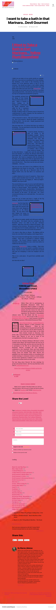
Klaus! (39, 4)
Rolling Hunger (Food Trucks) (20, 498)
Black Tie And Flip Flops (19, 467)
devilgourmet (21, 414)
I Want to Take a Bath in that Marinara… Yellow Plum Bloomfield (26, 51)
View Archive (21, 585)
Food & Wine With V (18, 485)
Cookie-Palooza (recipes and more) (22, 472)
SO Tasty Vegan (16, 500)
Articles (47, 5)
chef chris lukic (28, 412)
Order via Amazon (45, 4)
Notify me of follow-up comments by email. (22, 449)
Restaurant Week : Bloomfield (20, 496)
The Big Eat (15, 502)
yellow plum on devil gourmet (34, 420)
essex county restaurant (31, 414)
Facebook (23, 390)
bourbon (20, 412)
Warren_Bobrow (24, 26)
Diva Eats (15, 482)
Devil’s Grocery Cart (18, 480)
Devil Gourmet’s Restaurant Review (22, 478)
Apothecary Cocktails (21, 410)
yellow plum (38, 419)
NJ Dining (37, 415)
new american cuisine (22, 415)
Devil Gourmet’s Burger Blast (20, 474)
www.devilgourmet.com (28, 419)
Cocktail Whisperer (17, 471)
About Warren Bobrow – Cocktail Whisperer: (32, 323)
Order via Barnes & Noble (28, 5)
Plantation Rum (23, 417)
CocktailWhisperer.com (22, 365)
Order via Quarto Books (40, 5)
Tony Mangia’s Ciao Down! (19, 507)
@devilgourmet (37, 390)
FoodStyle (15, 489)
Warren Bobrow (33, 4)
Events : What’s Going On (19, 483)
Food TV (14, 487)
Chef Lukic (15, 203)
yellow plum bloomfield (18, 420)
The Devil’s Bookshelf (18, 504)
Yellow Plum (37, 88)
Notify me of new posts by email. (20, 452)
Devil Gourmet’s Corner (19, 476)
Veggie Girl (15, 509)
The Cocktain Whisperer (34, 417)
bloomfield (34, 410)
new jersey (31, 415)
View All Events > (17, 524)
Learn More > (40, 530)
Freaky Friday (16, 491)
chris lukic (35, 412)
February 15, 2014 (34, 26)
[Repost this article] (42, 75)
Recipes (31, 14)
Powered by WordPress (21, 607)
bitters (29, 410)
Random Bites (16, 494)
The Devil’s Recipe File (18, 506)
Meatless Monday (17, 493)
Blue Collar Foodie (17, 469)
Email (21, 403)
